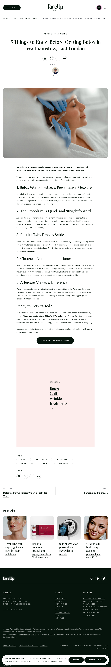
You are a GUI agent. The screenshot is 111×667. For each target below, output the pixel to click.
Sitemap (43, 645)
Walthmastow (27, 463)
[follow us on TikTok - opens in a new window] (104, 578)
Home (5, 18)
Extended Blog (63, 612)
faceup (46, 463)
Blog (14, 18)
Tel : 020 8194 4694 (12, 610)
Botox (23, 459)
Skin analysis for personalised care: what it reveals (68, 549)
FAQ (57, 615)
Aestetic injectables (94, 598)
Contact (60, 618)
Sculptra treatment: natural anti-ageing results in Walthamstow (41, 550)
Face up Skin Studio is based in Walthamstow (26, 629)
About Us (60, 598)
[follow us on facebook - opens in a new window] (97, 578)
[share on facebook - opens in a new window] (44, 58)
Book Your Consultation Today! (55, 340)
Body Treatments (92, 610)
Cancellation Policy (28, 645)
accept (76, 660)
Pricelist (60, 607)
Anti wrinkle (62, 459)
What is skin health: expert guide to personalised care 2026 (94, 550)
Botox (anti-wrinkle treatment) (58, 398)
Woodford (51, 634)
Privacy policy (9, 645)
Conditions (61, 604)
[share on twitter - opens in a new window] (51, 58)
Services (60, 601)
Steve (55, 76)
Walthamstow (24, 634)
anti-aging (63, 463)
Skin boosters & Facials (95, 607)
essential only (95, 660)
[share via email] (58, 58)
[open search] (105, 7)
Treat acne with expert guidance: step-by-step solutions (14, 549)
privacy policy (56, 661)
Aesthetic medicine (28, 18)
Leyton (33, 634)
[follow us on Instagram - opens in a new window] (91, 578)
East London (41, 459)
